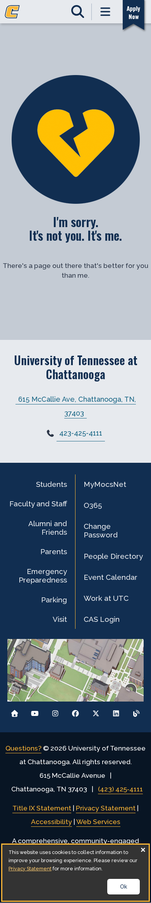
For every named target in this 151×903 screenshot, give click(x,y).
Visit (60, 619)
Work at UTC (106, 598)
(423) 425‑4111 (120, 789)
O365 (93, 505)
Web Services (98, 822)
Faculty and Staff (38, 503)
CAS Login (102, 619)
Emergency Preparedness (43, 575)
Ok (123, 887)
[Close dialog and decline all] (143, 849)
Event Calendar (110, 577)
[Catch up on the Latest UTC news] (136, 711)
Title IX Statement (41, 808)
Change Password (101, 530)
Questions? (23, 748)
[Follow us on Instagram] (55, 711)
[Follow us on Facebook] (75, 711)
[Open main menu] (105, 12)
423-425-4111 (80, 433)
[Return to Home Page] (14, 711)
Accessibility (51, 822)
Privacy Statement (106, 808)
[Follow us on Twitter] (96, 711)
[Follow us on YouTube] (35, 711)
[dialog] (75, 873)
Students (51, 484)
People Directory (113, 556)
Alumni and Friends (47, 527)
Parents (53, 551)
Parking (54, 599)
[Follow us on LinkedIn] (116, 711)
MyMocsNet (105, 484)
